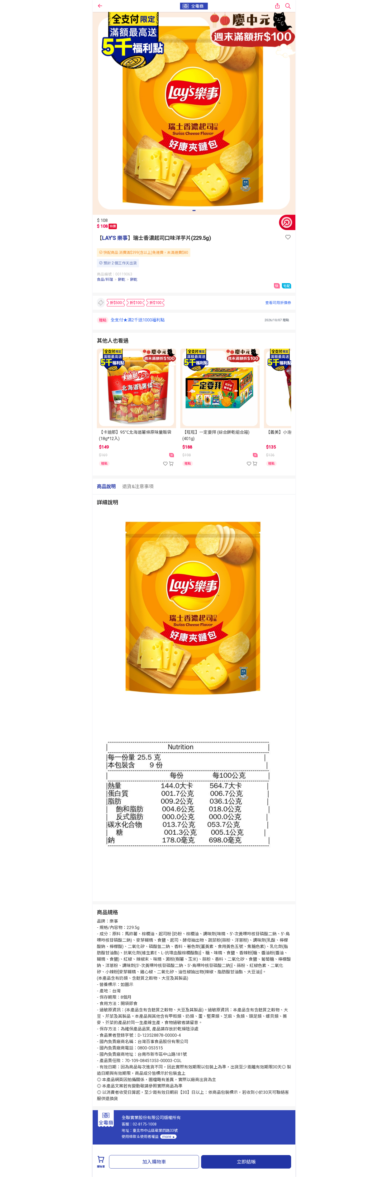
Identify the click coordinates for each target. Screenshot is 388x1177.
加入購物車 (154, 1162)
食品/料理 (105, 279)
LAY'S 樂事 (115, 238)
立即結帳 (246, 1162)
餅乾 (121, 279)
